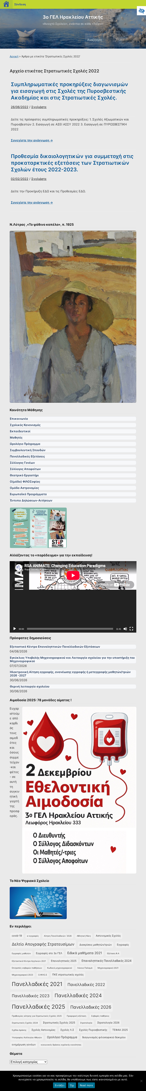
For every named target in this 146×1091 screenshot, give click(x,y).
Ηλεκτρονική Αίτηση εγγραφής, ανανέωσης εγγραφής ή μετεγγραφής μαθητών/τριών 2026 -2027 (70, 673)
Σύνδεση (20, 4)
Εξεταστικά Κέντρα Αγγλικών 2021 (29, 961)
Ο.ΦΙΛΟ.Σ (42, 975)
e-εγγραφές (33, 936)
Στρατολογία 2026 (108, 1022)
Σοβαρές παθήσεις (100, 1016)
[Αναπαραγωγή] (15, 629)
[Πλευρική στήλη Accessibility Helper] (141, 10)
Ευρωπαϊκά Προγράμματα (28, 494)
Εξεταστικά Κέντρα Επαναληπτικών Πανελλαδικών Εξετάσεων (55, 646)
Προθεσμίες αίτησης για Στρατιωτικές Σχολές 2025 (37, 1016)
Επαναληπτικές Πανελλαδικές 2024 (107, 961)
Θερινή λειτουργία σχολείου (29, 686)
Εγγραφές (123, 944)
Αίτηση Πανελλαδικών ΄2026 (58, 936)
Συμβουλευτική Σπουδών (27, 450)
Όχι (72, 1085)
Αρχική (14, 56)
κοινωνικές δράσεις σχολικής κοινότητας (61, 1045)
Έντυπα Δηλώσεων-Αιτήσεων (31, 500)
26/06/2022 (19, 107)
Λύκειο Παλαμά (84, 968)
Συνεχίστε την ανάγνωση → (32, 140)
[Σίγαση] (125, 629)
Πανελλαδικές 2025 (38, 1006)
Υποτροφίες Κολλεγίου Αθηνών (27, 1037)
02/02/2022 (19, 179)
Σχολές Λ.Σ (67, 1029)
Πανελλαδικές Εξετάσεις (27, 456)
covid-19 (17, 935)
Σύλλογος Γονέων (22, 462)
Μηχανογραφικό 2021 (108, 968)
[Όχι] (141, 1081)
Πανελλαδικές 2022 (86, 984)
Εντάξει (59, 1085)
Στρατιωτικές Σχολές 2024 (25, 1023)
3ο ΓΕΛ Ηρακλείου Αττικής (73, 17)
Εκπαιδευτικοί (20, 431)
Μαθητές (16, 437)
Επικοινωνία (19, 418)
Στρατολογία (86, 1023)
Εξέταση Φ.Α (113, 953)
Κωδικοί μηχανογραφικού (59, 968)
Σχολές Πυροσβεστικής (93, 1029)
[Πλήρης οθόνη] (131, 629)
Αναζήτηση (134, 40)
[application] (73, 597)
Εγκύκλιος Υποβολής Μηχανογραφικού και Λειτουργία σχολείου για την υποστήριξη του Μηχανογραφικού (72, 659)
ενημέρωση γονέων (24, 1044)
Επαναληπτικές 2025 (63, 960)
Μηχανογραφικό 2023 (22, 975)
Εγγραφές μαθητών (21, 953)
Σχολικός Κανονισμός (25, 425)
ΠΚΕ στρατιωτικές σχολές (68, 974)
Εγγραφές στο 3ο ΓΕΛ (49, 953)
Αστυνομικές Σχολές (108, 935)
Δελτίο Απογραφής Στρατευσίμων (43, 944)
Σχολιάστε (39, 107)
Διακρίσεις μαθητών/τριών (95, 944)
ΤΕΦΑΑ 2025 (120, 1029)
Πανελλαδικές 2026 (90, 1007)
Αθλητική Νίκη (84, 936)
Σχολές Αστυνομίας (43, 1029)
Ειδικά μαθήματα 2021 (84, 953)
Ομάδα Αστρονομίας (24, 488)
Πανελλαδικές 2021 (37, 984)
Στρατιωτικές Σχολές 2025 (59, 1022)
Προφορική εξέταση (76, 1016)
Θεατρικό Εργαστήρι (24, 475)
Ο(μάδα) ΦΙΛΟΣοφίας (25, 481)
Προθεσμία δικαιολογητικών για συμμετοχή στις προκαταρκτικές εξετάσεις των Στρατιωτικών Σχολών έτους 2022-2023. (72, 163)
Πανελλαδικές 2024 (78, 995)
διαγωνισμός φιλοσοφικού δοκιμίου (104, 1037)
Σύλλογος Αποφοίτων (25, 469)
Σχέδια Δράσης (19, 1030)
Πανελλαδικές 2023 (30, 995)
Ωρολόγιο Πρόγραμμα (25, 444)
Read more (86, 1085)
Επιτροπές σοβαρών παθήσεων (27, 968)
